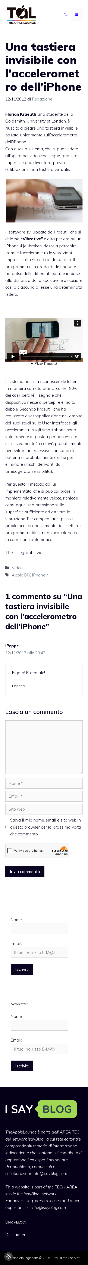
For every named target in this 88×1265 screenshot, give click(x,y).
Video (17, 567)
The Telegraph (19, 552)
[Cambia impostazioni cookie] (8, 1256)
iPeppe (12, 645)
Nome (16, 919)
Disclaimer (15, 1234)
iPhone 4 (40, 575)
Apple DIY (21, 575)
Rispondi (18, 686)
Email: (16, 943)
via (40, 552)
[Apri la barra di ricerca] (65, 14)
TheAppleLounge (21, 1132)
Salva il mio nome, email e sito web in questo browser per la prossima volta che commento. (45, 826)
